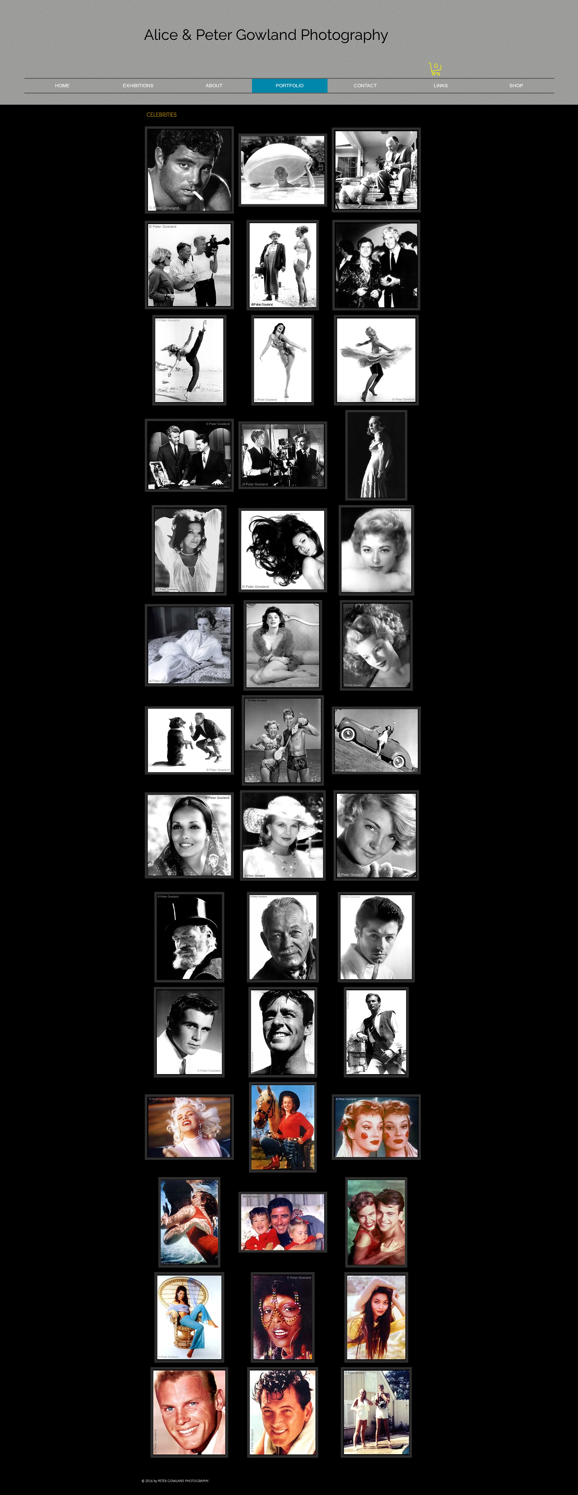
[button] (436, 69)
